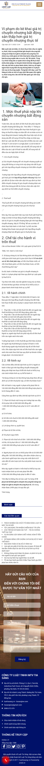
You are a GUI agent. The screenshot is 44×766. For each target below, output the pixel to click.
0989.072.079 (9, 708)
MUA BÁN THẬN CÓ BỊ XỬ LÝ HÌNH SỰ (18, 544)
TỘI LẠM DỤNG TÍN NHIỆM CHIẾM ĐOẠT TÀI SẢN (22, 527)
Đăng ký (22, 659)
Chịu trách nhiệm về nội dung (14, 720)
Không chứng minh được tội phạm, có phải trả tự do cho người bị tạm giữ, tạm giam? (22, 554)
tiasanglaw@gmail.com (13, 705)
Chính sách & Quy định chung (15, 724)
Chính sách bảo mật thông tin (15, 727)
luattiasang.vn (9, 701)
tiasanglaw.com (22, 701)
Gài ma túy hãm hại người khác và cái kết (19, 558)
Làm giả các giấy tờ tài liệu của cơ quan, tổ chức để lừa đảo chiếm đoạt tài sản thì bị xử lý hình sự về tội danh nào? (21, 548)
